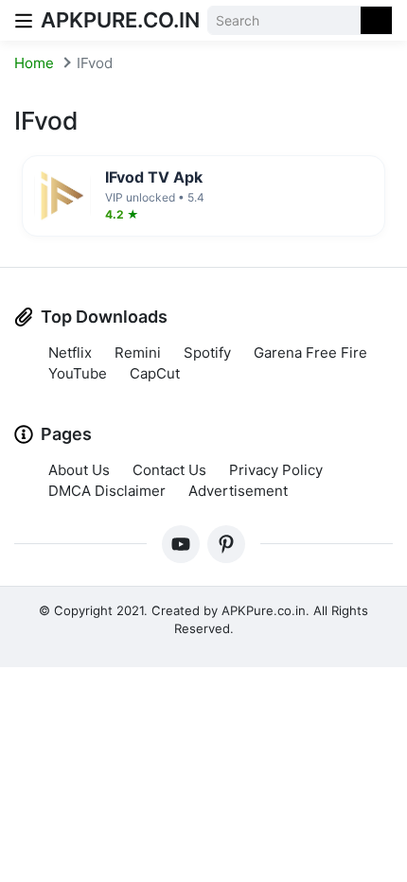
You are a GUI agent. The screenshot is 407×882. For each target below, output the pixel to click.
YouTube (77, 373)
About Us (79, 470)
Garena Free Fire (310, 353)
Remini (138, 353)
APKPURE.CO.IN (120, 20)
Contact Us (169, 470)
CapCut (155, 373)
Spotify (207, 353)
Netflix (70, 353)
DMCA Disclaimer (107, 491)
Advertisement (238, 491)
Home (34, 63)
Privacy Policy (276, 470)
